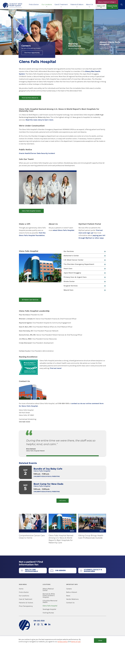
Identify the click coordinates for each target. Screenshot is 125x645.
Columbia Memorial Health (50, 601)
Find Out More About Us (30, 98)
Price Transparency (26, 606)
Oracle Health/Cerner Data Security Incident (37, 153)
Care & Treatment (61, 4)
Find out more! (55, 368)
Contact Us (70, 602)
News (68, 596)
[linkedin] (49, 624)
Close (100, 640)
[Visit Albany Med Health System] (24, 630)
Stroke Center (69, 281)
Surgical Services (71, 286)
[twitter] (42, 624)
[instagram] (38, 624)
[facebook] (35, 624)
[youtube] (46, 624)
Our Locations (47, 4)
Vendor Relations (72, 599)
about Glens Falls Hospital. (63, 230)
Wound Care (68, 290)
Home (21, 589)
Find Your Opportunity (32, 53)
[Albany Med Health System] (12, 5)
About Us (89, 4)
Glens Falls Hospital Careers (31, 211)
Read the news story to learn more (39, 120)
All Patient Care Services (30, 300)
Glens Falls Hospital (50, 606)
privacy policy (63, 642)
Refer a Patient (71, 592)
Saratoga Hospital (49, 609)
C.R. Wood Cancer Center (73, 260)
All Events (62, 500)
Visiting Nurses (48, 613)
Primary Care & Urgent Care (75, 277)
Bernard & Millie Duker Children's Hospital (49, 595)
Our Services (69, 251)
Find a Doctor (34, 4)
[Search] (121, 4)
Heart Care (68, 269)
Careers (69, 589)
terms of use (75, 642)
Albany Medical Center (48, 589)
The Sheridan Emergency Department (79, 264)
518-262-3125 (39, 621)
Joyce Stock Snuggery (72, 273)
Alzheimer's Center (71, 256)
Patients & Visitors (76, 4)
